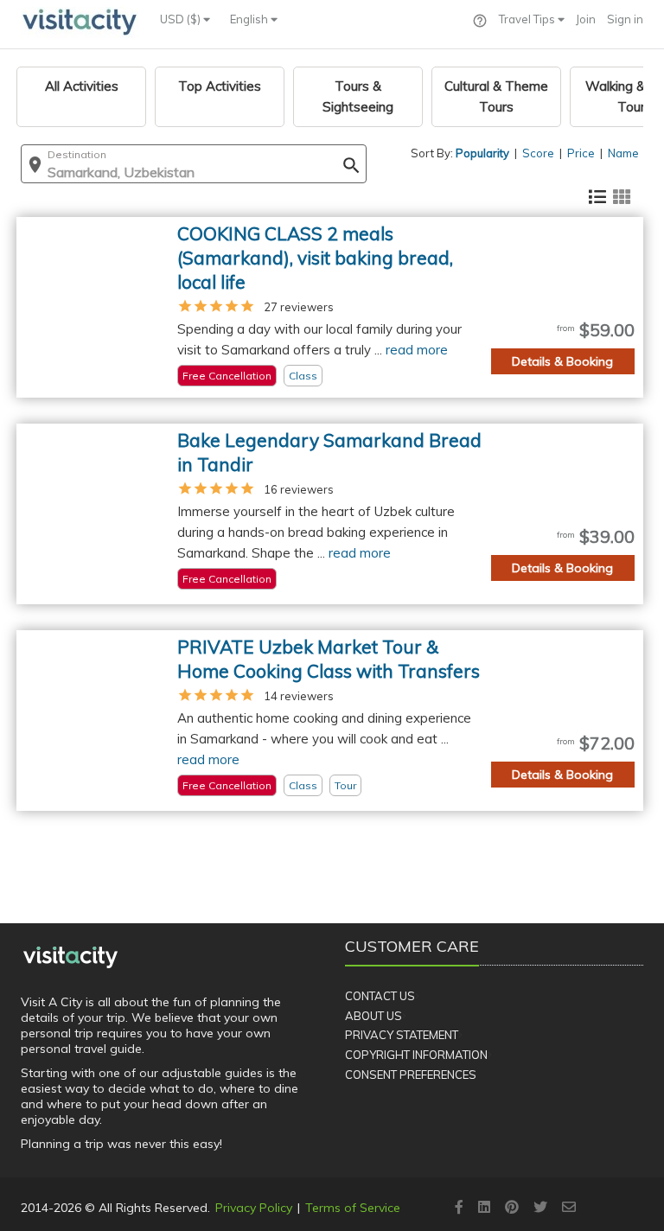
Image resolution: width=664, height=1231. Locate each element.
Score (538, 153)
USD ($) (181, 19)
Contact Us (380, 996)
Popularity (482, 153)
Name (623, 153)
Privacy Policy (253, 1207)
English (250, 19)
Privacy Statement (401, 1035)
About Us (373, 1016)
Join (586, 19)
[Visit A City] (70, 957)
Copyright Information (416, 1055)
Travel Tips (528, 19)
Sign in (625, 19)
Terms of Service (352, 1207)
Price (581, 153)
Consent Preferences (410, 1074)
